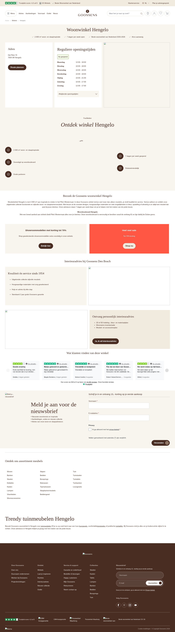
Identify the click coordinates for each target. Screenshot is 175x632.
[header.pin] (148, 13)
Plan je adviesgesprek (160, 3)
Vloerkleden (11, 494)
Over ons (14, 570)
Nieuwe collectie (44, 586)
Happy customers (70, 578)
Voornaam (93, 401)
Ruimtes (41, 578)
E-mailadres (94, 413)
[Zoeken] (141, 13)
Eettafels (10, 483)
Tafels (92, 578)
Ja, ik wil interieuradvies (105, 341)
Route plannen (17, 67)
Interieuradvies (43, 582)
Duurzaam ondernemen (20, 574)
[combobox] (123, 13)
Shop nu (129, 246)
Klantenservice (133, 3)
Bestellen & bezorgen (72, 574)
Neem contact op (70, 590)
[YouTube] (135, 605)
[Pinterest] (124, 605)
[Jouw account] (154, 13)
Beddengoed (45, 494)
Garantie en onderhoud (72, 570)
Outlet (40, 590)
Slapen (42, 471)
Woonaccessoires (13, 498)
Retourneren (68, 586)
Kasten (9, 487)
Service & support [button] (71, 565)
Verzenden (159, 443)
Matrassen (44, 483)
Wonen (9, 471)
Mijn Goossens (69, 582)
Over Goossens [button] (17, 565)
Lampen (10, 491)
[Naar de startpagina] (87, 13)
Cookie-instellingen (144, 629)
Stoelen (10, 479)
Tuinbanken (77, 483)
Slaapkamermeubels (47, 491)
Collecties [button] (94, 565)
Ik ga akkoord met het (106, 429)
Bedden (43, 475)
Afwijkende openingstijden (68, 94)
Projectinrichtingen (18, 582)
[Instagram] (130, 605)
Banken (10, 475)
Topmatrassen (45, 487)
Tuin (74, 471)
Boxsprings (44, 479)
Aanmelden (153, 583)
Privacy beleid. (150, 590)
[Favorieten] (160, 13)
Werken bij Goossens (19, 578)
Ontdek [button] (40, 565)
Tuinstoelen (77, 475)
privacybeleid (114, 429)
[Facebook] (118, 605)
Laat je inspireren (44, 574)
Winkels (40, 570)
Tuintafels (76, 479)
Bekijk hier (46, 246)
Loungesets (77, 487)
